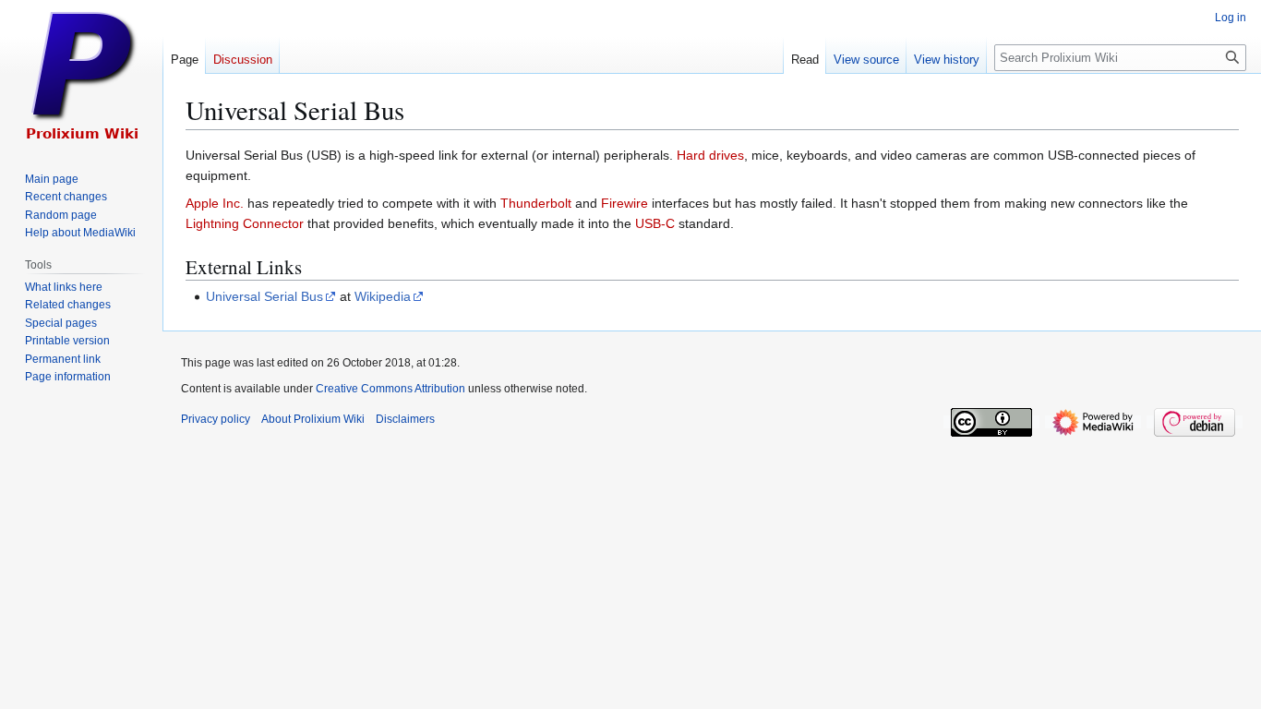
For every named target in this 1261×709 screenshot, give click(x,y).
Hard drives (710, 155)
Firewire (624, 203)
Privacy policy (215, 419)
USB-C (655, 223)
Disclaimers (405, 419)
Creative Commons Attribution (390, 388)
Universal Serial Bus (264, 296)
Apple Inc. (215, 203)
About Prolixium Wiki (313, 419)
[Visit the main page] (81, 74)
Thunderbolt (535, 203)
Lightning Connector (245, 223)
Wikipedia (382, 296)
